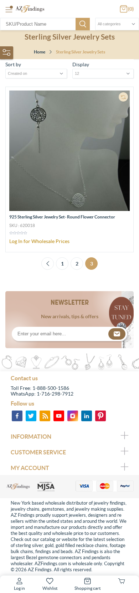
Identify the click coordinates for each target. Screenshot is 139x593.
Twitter (31, 416)
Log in (19, 588)
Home (39, 52)
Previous (47, 263)
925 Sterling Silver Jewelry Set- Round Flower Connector (62, 217)
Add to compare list (123, 97)
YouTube (58, 416)
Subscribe (116, 334)
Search (83, 24)
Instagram (72, 416)
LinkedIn (86, 416)
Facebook (17, 416)
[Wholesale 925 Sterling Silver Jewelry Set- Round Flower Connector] (69, 151)
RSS (45, 416)
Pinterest (100, 416)
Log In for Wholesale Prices (39, 241)
